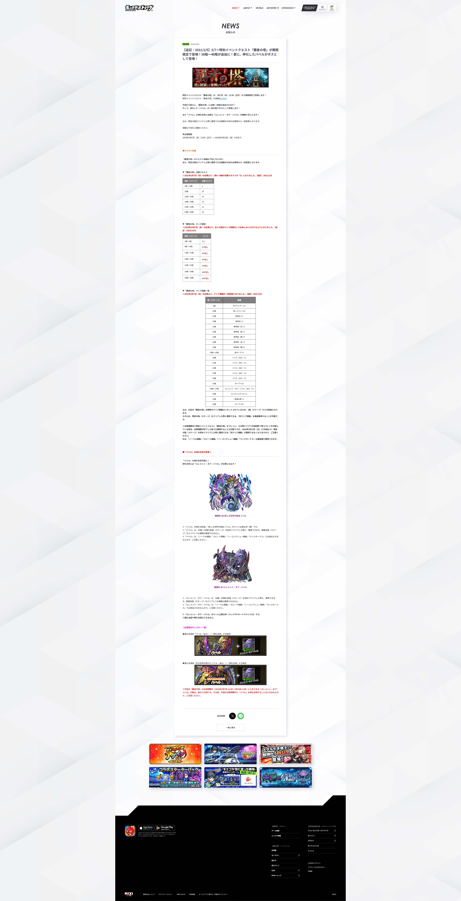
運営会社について (149, 894)
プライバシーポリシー (165, 894)
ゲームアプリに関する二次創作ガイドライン (213, 894)
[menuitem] (235, 8)
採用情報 (192, 894)
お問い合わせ (181, 894)
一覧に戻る (230, 727)
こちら (224, 98)
